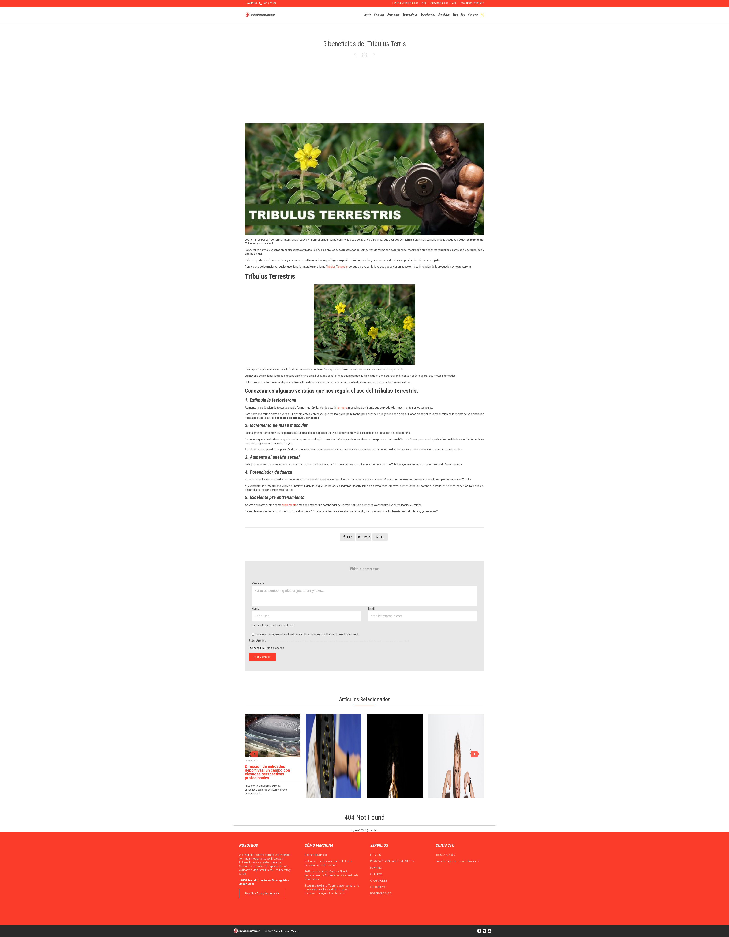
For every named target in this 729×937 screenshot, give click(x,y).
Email (371, 608)
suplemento (289, 504)
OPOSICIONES (379, 880)
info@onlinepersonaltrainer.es (461, 861)
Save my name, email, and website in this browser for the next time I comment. (306, 634)
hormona (342, 407)
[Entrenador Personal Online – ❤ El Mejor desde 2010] (260, 15)
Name (255, 608)
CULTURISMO (378, 887)
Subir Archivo (329, 641)
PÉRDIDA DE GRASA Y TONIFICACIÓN (392, 861)
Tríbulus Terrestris (337, 266)
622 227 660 (447, 854)
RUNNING (376, 867)
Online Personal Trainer (286, 931)
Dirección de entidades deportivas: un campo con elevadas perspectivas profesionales (267, 772)
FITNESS (375, 854)
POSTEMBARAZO (381, 893)
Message (258, 583)
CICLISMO (376, 874)
